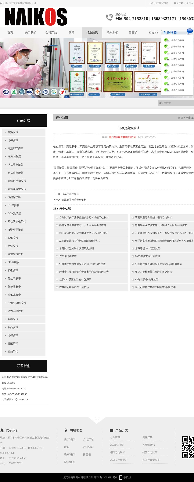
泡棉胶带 (13, 140)
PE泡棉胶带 (14, 156)
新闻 (71, 32)
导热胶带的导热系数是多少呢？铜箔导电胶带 (84, 217)
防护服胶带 (14, 286)
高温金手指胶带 (17, 181)
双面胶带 (13, 319)
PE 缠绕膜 (14, 262)
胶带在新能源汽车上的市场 (74, 287)
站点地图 (69, 462)
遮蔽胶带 (13, 343)
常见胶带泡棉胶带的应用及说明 (76, 248)
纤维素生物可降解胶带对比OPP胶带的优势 (82, 264)
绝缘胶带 (13, 246)
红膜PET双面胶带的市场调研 (75, 279)
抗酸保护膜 (14, 197)
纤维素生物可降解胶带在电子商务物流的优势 (84, 271)
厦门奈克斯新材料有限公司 (122, 137)
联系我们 (112, 32)
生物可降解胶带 (17, 302)
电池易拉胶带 (15, 254)
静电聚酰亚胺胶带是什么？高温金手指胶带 (82, 225)
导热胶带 (13, 132)
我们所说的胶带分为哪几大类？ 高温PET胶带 (84, 233)
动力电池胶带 (15, 311)
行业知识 (92, 32)
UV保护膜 (13, 205)
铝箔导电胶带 (15, 172)
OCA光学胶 (14, 213)
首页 (10, 32)
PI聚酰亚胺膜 (15, 229)
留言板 (133, 32)
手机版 (127, 477)
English (153, 32)
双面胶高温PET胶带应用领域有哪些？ (80, 240)
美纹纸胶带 (14, 278)
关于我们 (30, 32)
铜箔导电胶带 (15, 164)
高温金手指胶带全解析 (74, 199)
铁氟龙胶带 (14, 294)
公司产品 (51, 32)
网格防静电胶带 (17, 221)
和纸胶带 (13, 237)
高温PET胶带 (15, 148)
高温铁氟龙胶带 (17, 189)
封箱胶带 (13, 351)
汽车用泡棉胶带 (70, 194)
